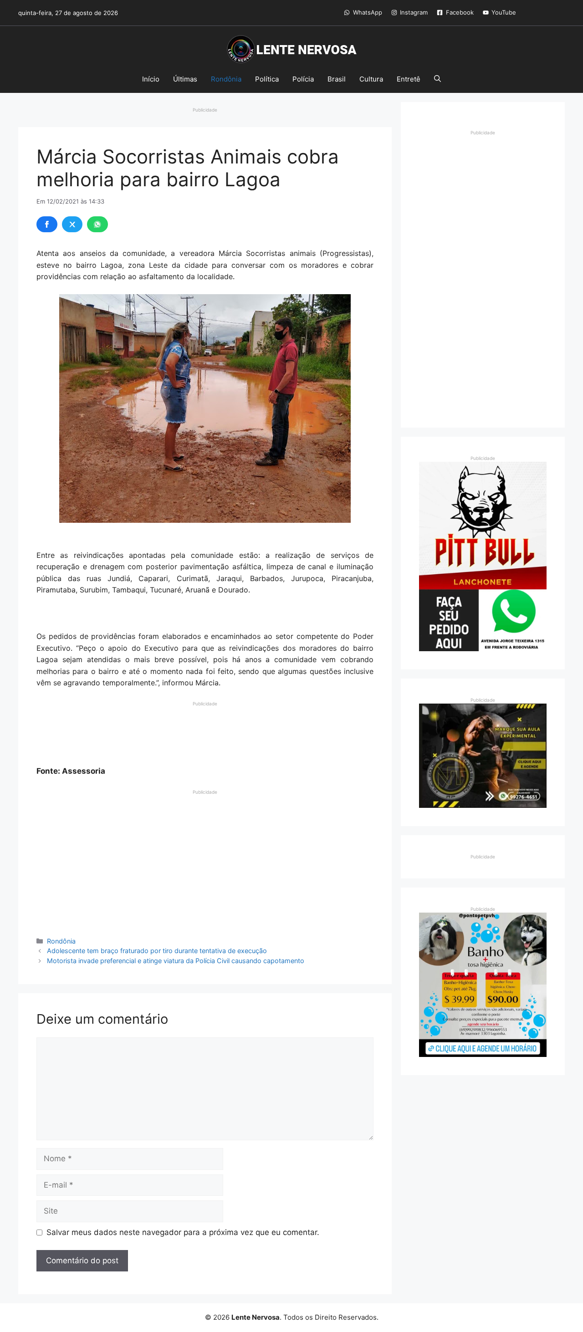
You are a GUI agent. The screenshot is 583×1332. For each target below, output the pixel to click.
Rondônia (226, 79)
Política (267, 79)
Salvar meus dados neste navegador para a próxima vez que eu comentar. (182, 1232)
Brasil (336, 79)
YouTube (503, 12)
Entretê (408, 79)
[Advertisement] (205, 730)
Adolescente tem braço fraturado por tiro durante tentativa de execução (157, 950)
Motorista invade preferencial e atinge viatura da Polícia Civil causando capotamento (175, 961)
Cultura (371, 79)
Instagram (414, 12)
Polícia (303, 79)
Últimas (185, 79)
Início (150, 79)
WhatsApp (367, 12)
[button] (437, 79)
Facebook (460, 12)
